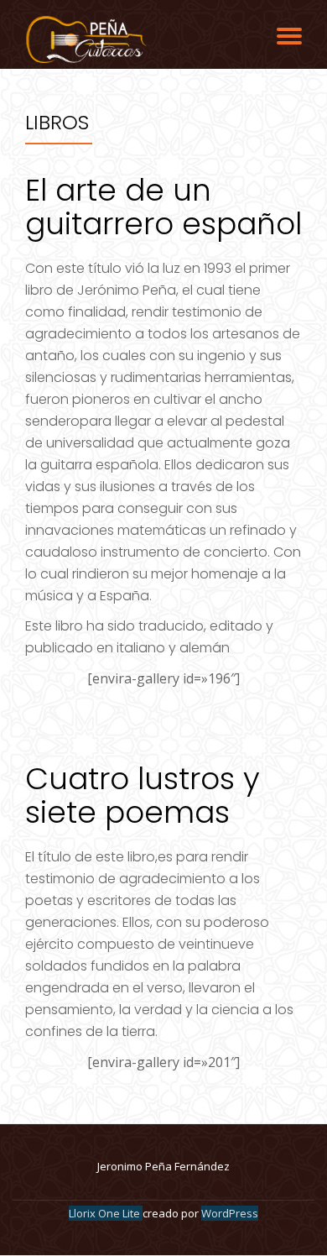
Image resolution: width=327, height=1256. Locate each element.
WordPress (229, 1213)
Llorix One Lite (106, 1213)
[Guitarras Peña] (88, 39)
